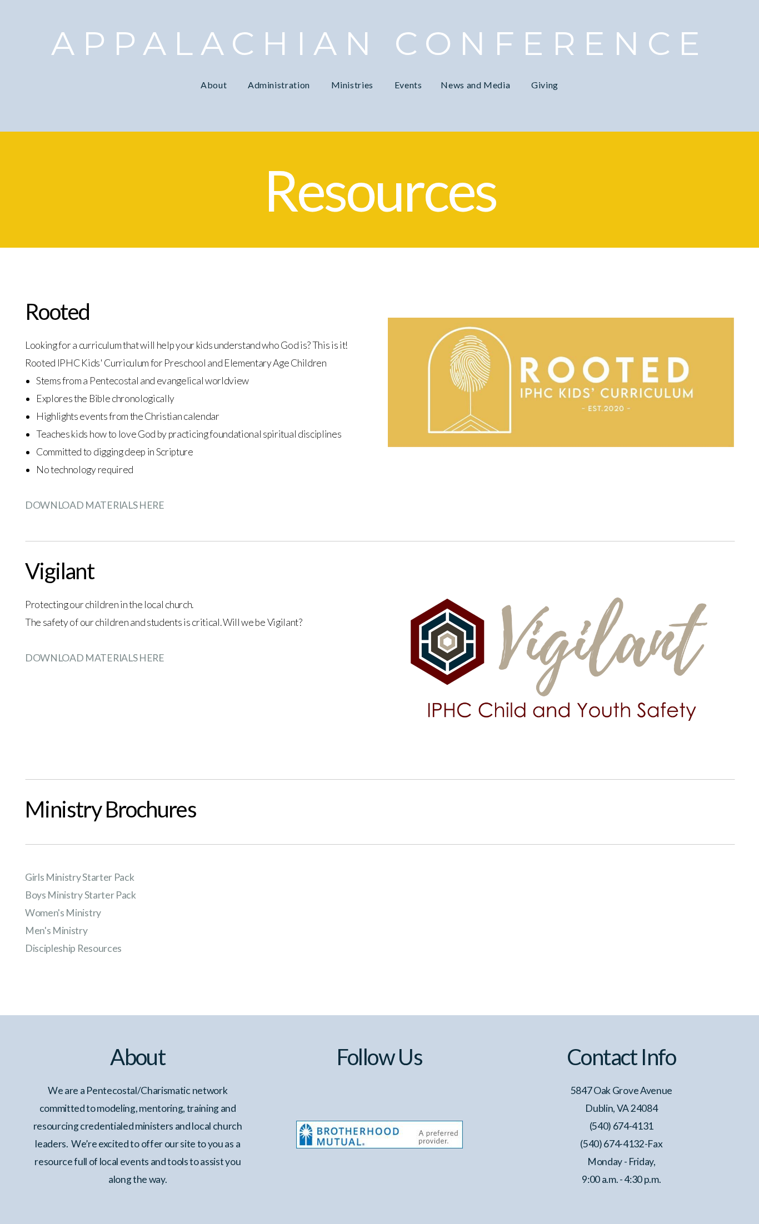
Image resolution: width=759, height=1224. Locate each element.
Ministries (353, 84)
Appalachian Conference (379, 43)
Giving (544, 84)
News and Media (476, 84)
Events (408, 84)
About (215, 84)
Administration (280, 84)
